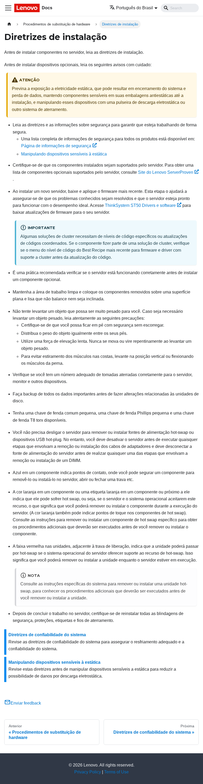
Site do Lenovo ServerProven (165, 172)
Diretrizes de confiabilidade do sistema (47, 634)
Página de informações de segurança (56, 146)
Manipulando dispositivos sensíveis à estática (64, 154)
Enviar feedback (26, 703)
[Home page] (9, 24)
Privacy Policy (87, 772)
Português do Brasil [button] (134, 8)
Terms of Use (116, 772)
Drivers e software (140, 205)
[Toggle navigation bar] (8, 8)
